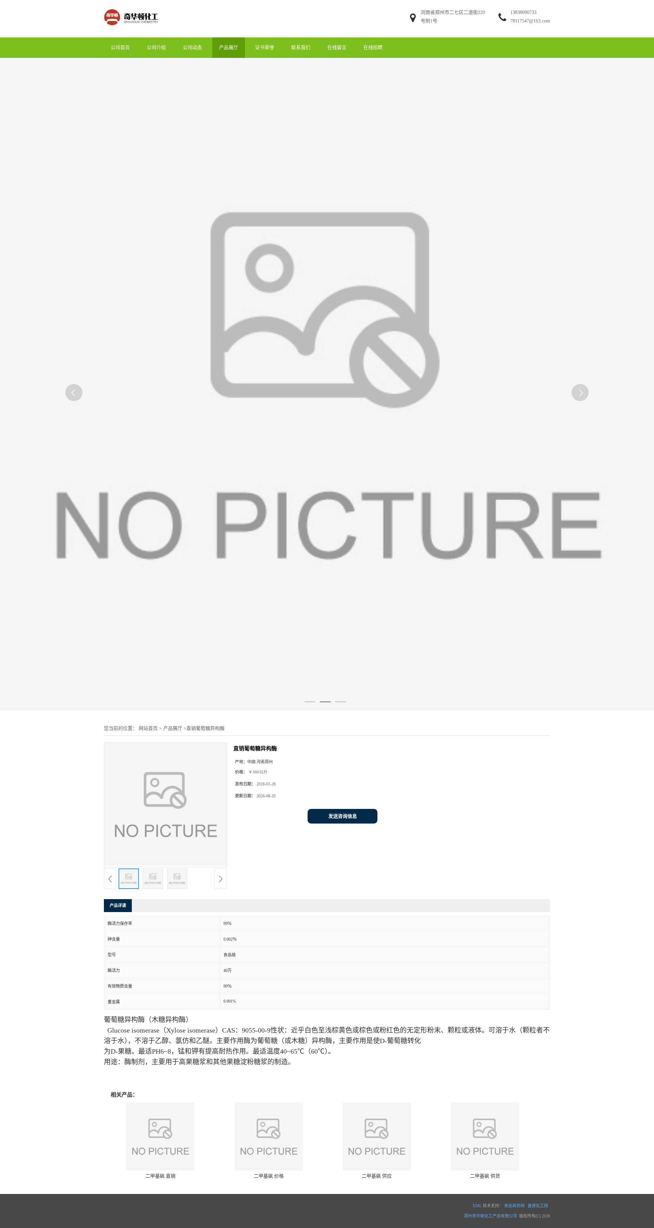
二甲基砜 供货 (485, 1176)
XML (477, 1205)
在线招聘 (373, 47)
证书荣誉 (264, 47)
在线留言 (336, 47)
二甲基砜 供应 (377, 1176)
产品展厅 (228, 47)
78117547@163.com (530, 20)
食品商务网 (514, 1205)
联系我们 (300, 47)
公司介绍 (156, 47)
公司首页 (120, 47)
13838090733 (523, 12)
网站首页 (148, 728)
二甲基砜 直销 (160, 1176)
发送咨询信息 (342, 816)
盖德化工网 (538, 1205)
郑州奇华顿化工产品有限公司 (490, 1216)
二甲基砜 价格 (269, 1176)
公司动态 (192, 47)
